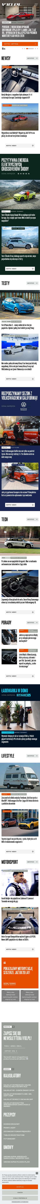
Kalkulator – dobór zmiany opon (19, 1090)
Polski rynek (6, 321)
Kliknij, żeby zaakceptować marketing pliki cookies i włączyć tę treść (10, 995)
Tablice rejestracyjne (14, 1135)
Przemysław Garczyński (19, 67)
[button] (37, 1173)
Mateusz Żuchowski (18, 22)
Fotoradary (9, 1139)
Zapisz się (10, 1051)
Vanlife (4, 447)
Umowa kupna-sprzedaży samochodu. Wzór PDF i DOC (16, 1157)
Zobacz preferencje (20, 1198)
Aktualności (7, 871)
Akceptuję (20, 1187)
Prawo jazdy (9, 1128)
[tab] (22, 48)
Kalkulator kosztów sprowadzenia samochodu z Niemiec (17, 1104)
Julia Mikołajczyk (22, 335)
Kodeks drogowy (12, 1124)
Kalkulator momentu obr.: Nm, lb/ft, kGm (18, 1095)
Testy (4, 211)
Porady (22, 630)
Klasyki (4, 794)
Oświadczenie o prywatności (20, 1201)
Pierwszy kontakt (9, 335)
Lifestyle (6, 22)
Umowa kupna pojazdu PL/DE (17, 1162)
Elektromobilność (8, 732)
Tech (3, 557)
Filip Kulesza (16, 321)
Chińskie (6, 67)
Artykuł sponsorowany (33, 631)
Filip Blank (15, 447)
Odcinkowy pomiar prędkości (17, 1131)
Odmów (20, 1192)
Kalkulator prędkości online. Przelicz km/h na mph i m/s (17, 1086)
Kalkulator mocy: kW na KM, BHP (18, 1099)
